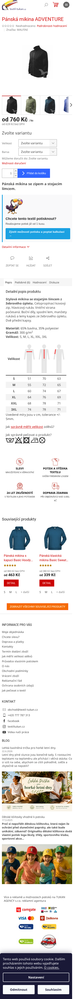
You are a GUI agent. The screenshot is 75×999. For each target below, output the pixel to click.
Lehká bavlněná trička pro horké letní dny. (29, 748)
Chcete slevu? (10, 637)
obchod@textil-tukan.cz (23, 709)
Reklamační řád (12, 680)
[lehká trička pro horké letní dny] (37, 791)
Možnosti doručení (14, 163)
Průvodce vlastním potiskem (20, 661)
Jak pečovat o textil (14, 690)
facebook (13, 721)
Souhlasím (53, 989)
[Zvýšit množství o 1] (16, 171)
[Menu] (66, 5)
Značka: (17, 29)
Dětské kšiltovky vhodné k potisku (23, 817)
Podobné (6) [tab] (22, 282)
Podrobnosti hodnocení (52, 26)
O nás (5, 666)
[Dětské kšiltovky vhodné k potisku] (37, 864)
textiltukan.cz (16, 726)
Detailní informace (14, 247)
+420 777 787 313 (19, 715)
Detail (11, 583)
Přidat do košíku (36, 173)
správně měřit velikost (27, 427)
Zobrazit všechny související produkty (37, 606)
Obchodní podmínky (15, 671)
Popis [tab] (8, 282)
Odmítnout (18, 989)
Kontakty (7, 646)
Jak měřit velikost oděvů (17, 656)
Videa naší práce (18, 732)
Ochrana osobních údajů (18, 685)
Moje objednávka (13, 632)
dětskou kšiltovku (37, 824)
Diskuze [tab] (54, 282)
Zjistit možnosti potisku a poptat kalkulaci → (36, 233)
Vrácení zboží (10, 676)
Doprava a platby (13, 641)
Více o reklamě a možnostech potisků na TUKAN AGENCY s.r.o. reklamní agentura (34, 898)
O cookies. (51, 967)
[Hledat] (46, 5)
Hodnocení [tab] (40, 282)
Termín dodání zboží (15, 651)
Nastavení (36, 977)
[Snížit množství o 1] (16, 175)
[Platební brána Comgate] (26, 909)
